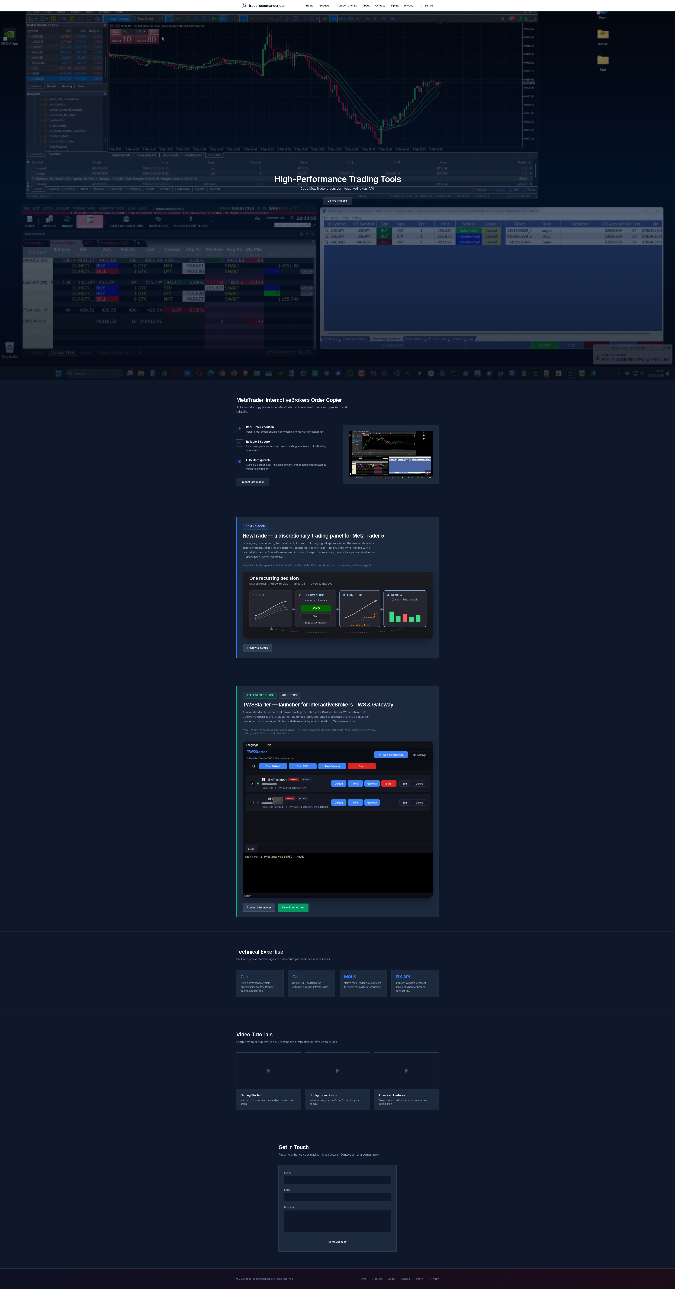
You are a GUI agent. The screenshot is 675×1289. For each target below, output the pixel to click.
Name (287, 1172)
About (366, 5)
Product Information (253, 481)
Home (309, 5)
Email (287, 1189)
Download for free (293, 907)
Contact (380, 5)
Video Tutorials (348, 5)
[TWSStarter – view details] (338, 819)
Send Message (337, 1241)
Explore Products (337, 200)
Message (289, 1207)
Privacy (408, 5)
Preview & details (257, 647)
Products (324, 5)
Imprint (394, 5)
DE (431, 5)
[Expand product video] (391, 454)
